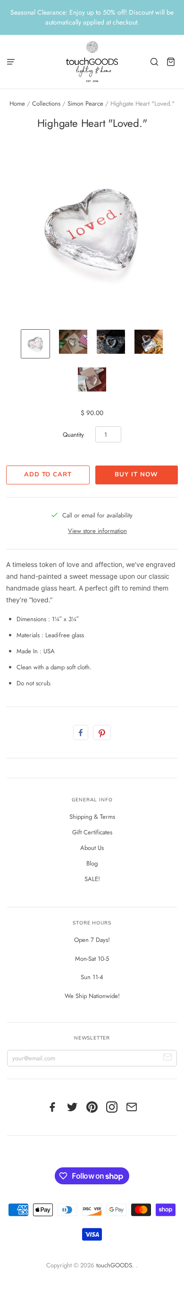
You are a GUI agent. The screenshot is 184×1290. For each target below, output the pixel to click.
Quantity (73, 434)
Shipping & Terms (92, 816)
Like (80, 732)
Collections (46, 103)
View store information (97, 530)
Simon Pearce (85, 103)
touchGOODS (114, 1265)
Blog (92, 863)
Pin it (102, 732)
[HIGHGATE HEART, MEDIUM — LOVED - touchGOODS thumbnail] (35, 344)
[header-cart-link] (171, 61)
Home (17, 103)
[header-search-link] (154, 61)
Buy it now (136, 474)
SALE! (92, 878)
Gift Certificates (92, 832)
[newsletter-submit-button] (168, 1058)
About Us (92, 847)
